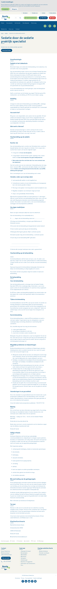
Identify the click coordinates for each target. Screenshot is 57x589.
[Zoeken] (20, 18)
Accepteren (5, 9)
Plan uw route (6, 558)
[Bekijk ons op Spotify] (35, 581)
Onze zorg (33, 23)
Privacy (22, 578)
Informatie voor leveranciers (28, 563)
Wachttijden (24, 554)
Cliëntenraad (24, 560)
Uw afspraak (26, 23)
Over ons (11, 29)
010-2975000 (7, 561)
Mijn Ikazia (44, 17)
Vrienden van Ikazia (44, 553)
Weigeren (14, 9)
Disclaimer (17, 578)
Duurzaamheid (28, 578)
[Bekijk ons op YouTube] (29, 581)
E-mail (34, 541)
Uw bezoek (17, 23)
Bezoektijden (24, 553)
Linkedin (27, 541)
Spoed (53, 17)
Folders (6, 33)
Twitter (13, 541)
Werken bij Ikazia (43, 551)
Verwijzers (25, 13)
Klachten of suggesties (26, 561)
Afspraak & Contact (26, 551)
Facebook (20, 541)
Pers (22, 565)
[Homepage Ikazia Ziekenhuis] (5, 17)
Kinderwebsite (52, 13)
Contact (43, 13)
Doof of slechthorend (31, 17)
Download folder (6, 50)
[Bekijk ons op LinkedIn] (26, 581)
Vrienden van (35, 13)
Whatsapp (41, 541)
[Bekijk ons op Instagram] (32, 581)
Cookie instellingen (37, 578)
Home (2, 23)
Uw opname (9, 23)
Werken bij (4, 29)
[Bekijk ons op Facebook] (23, 581)
